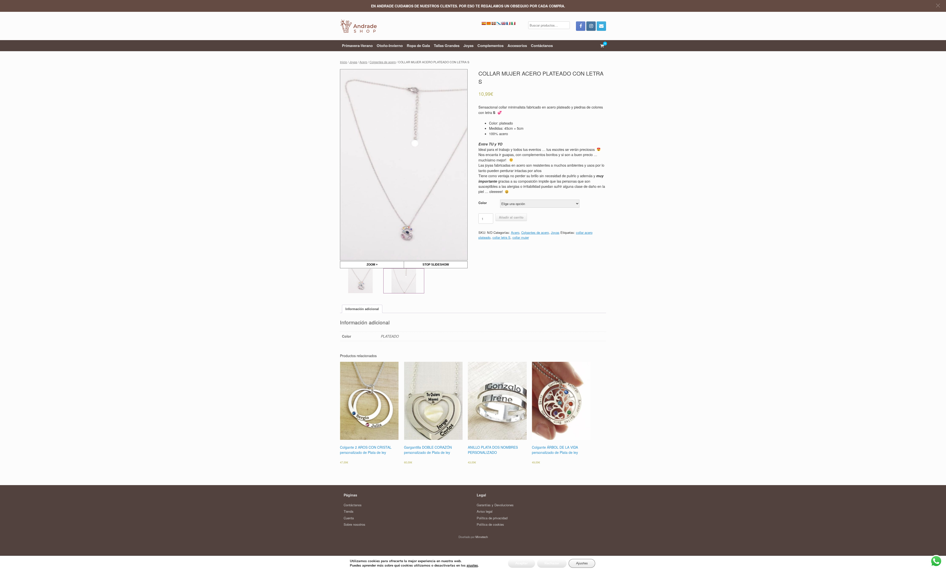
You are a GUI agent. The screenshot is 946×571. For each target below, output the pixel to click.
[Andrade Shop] (358, 26)
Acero (363, 62)
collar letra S (501, 237)
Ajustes (582, 563)
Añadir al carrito (511, 217)
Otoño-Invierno (390, 45)
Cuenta (349, 518)
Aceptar (521, 563)
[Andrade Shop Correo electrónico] (601, 26)
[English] (503, 23)
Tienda (348, 511)
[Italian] (513, 23)
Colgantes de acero (383, 62)
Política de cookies (490, 524)
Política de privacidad (492, 518)
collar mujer (520, 237)
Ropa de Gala (418, 45)
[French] (508, 23)
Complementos (490, 45)
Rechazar (551, 563)
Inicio (343, 62)
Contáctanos (542, 45)
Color (482, 202)
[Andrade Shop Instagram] (591, 26)
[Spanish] (483, 23)
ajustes (472, 565)
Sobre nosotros (354, 524)
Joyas (468, 45)
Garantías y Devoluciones (495, 505)
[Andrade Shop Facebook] (580, 26)
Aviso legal (484, 511)
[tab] (362, 309)
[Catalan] (488, 23)
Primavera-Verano (357, 45)
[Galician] (498, 23)
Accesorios (517, 45)
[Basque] (493, 23)
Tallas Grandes (446, 45)
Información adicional (362, 308)
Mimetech (481, 537)
